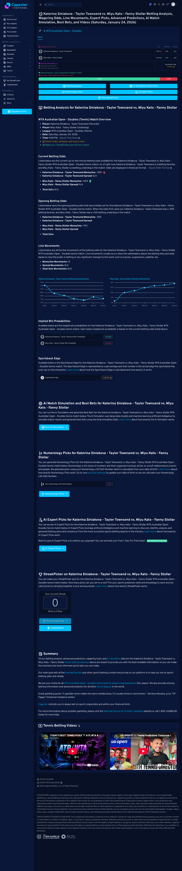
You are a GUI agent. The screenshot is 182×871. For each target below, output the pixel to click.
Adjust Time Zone (68, 138)
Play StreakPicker (55, 621)
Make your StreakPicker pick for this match (67, 145)
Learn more (73, 370)
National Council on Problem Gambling (123, 711)
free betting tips (73, 672)
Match (40, 37)
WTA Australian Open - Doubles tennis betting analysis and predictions (100, 683)
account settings (97, 472)
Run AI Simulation (54, 427)
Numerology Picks (54, 494)
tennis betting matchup (77, 662)
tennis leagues (104, 686)
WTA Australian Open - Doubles (64, 31)
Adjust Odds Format (158, 168)
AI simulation (113, 658)
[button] (173, 4)
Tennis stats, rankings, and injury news (65, 141)
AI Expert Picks (53, 548)
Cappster (43, 704)
